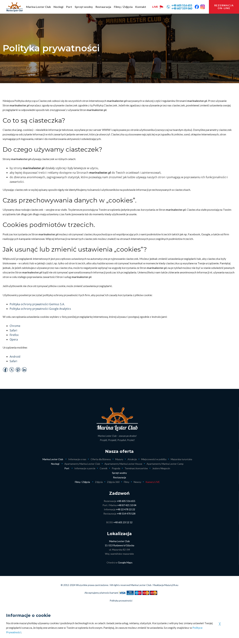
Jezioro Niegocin (161, 468)
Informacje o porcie (84, 468)
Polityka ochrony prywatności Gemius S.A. (37, 304)
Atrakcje (132, 459)
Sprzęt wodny (119, 472)
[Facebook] (197, 7)
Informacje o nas (77, 459)
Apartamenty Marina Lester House (123, 463)
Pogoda (116, 468)
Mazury (119, 459)
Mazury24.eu (171, 584)
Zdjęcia (99, 481)
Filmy (126, 481)
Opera (14, 339)
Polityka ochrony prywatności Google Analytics (40, 309)
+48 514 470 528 (126, 513)
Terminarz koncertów (136, 468)
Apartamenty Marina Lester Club (82, 463)
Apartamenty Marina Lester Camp (165, 463)
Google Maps (125, 562)
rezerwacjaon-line (224, 7)
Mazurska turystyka (181, 459)
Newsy (137, 481)
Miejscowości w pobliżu (153, 459)
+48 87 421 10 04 (126, 505)
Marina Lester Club (53, 459)
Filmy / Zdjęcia (82, 481)
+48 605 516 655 (126, 500)
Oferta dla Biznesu (101, 459)
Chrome (15, 326)
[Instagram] (202, 7)
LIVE (155, 6)
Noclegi (55, 463)
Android (15, 356)
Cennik (103, 468)
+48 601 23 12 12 (122, 522)
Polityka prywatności (121, 600)
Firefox (14, 335)
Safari (13, 330)
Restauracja (119, 477)
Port (66, 468)
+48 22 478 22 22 (125, 509)
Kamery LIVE (153, 481)
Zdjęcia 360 (113, 481)
